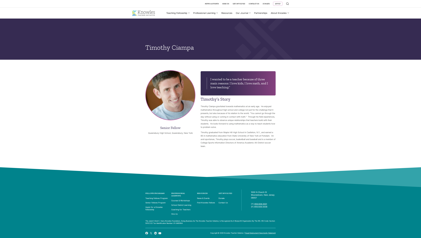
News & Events (212, 4)
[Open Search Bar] (287, 3)
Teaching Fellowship (176, 13)
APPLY (278, 4)
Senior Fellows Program (155, 203)
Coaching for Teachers (180, 209)
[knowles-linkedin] (155, 233)
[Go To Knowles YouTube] (160, 233)
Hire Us (225, 4)
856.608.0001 (260, 204)
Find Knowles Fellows (206, 203)
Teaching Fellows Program (156, 198)
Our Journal (242, 13)
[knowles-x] (151, 233)
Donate (266, 4)
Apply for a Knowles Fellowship (154, 208)
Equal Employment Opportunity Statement (260, 233)
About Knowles (279, 13)
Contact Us (254, 4)
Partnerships (260, 13)
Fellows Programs (155, 193)
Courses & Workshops (180, 200)
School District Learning (181, 205)
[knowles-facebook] (146, 233)
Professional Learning (204, 13)
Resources (226, 13)
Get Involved (239, 4)
